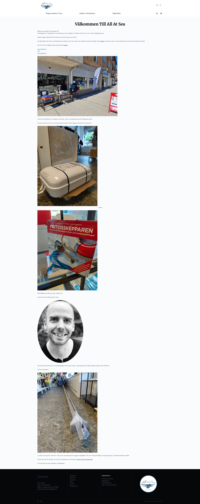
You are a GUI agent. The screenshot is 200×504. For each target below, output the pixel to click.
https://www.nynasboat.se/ (85, 459)
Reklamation (105, 481)
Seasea (102, 41)
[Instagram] (161, 13)
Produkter (73, 475)
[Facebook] (157, 13)
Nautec (66, 45)
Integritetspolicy (107, 483)
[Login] (157, 5)
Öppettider (117, 13)
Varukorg (72, 480)
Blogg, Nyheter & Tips (54, 13)
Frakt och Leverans (107, 479)
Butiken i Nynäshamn (87, 13)
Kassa (71, 482)
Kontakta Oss (74, 486)
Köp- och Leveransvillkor (109, 485)
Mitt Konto (73, 477)
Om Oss (72, 484)
